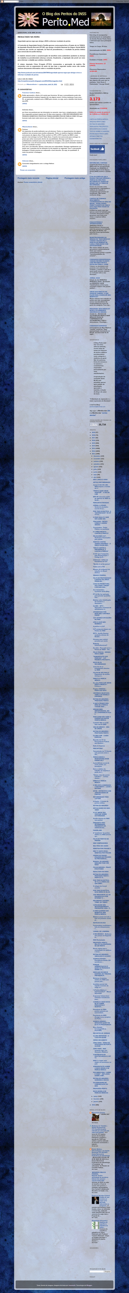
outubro (96, 461)
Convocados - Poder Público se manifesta (101, 528)
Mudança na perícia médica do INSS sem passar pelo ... (101, 979)
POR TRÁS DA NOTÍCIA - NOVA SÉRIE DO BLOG (101, 891)
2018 (94, 435)
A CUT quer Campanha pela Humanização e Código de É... (101, 555)
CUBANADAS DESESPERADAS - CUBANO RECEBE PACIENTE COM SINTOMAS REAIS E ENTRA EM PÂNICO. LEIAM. (100, 262)
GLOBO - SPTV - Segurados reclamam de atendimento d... (102, 607)
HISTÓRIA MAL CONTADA (98, 163)
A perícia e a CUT (99, 626)
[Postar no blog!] (67, 84)
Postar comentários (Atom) (33, 182)
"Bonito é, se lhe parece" (101, 564)
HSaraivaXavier (27, 127)
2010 (94, 1105)
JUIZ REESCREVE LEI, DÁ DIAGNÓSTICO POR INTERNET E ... (102, 896)
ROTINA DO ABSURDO (97, 124)
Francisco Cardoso (28, 92)
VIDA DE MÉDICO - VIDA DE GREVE (101, 727)
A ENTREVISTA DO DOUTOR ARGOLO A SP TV (102, 1056)
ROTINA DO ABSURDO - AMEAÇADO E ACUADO (102, 955)
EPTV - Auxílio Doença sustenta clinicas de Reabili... (101, 635)
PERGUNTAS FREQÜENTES (99, 126)
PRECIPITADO (98, 748)
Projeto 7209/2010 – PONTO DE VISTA (100, 689)
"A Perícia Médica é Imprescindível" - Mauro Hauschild (102, 991)
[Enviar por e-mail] (65, 84)
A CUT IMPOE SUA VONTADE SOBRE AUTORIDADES (100, 814)
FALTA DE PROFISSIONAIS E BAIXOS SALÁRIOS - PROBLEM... (102, 579)
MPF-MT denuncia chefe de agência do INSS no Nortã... (101, 498)
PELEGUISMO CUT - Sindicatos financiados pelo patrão (102, 537)
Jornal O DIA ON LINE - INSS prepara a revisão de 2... (101, 486)
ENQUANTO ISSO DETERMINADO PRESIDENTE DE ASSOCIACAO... (99, 825)
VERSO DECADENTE (100, 1040)
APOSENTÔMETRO (96, 136)
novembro (97, 458)
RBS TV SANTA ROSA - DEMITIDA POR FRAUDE (102, 852)
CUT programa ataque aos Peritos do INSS (102, 630)
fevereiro (97, 1099)
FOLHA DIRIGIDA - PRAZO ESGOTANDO (102, 868)
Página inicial (52, 178)
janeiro (96, 1101)
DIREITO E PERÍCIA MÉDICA (99, 679)
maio (95, 474)
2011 (94, 454)
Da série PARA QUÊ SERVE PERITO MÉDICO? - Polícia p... (102, 684)
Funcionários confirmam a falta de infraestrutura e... (102, 927)
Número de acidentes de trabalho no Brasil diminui (101, 571)
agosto (96, 466)
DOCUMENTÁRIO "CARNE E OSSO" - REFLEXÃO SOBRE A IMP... (102, 1074)
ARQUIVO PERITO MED (97, 121)
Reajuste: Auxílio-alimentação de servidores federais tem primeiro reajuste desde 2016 (100, 1178)
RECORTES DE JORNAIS (101, 1033)
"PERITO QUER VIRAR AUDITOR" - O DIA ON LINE (101, 492)
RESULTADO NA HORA (101, 871)
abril (95, 477)
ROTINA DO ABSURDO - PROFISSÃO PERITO (101, 699)
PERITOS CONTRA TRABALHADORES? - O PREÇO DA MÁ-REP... (102, 543)
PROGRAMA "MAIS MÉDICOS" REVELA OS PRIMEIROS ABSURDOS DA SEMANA (100, 310)
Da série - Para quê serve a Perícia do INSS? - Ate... (102, 648)
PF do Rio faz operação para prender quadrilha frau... (101, 595)
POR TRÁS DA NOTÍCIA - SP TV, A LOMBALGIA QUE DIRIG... (101, 882)
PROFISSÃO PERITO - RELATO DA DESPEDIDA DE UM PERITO (102, 944)
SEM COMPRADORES (100, 843)
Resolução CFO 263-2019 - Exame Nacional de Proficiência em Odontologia (101, 1154)
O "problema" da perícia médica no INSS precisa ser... (102, 834)
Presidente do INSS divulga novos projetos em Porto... (102, 1017)
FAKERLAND (97, 830)
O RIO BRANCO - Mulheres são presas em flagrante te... (102, 935)
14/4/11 (24, 103)
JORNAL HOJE (95, 278)
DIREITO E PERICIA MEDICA (99, 781)
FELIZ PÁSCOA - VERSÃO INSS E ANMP (102, 653)
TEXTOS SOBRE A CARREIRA (99, 131)
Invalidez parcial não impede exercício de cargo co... (100, 985)
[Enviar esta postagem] (61, 84)
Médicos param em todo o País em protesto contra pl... (102, 918)
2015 (94, 443)
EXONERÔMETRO (96, 138)
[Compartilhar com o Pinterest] (73, 84)
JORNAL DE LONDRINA (101, 931)
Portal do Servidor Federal (101, 1195)
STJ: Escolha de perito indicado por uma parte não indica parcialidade (100, 1130)
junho (96, 472)
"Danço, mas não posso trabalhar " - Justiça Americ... (101, 776)
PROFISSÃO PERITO (100, 1088)
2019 (94, 432)
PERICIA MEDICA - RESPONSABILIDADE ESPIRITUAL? (101, 758)
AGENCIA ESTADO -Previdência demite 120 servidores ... (102, 960)
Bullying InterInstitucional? (100, 644)
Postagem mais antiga (75, 178)
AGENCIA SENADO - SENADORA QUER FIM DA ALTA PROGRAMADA (102, 1023)
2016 (94, 440)
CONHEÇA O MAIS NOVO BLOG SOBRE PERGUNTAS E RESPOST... (101, 1004)
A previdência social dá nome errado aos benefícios (101, 764)
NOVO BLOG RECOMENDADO (99, 663)
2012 (94, 451)
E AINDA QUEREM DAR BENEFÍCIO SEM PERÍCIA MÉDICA (101, 912)
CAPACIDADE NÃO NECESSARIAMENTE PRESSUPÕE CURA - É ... (102, 906)
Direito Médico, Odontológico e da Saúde (100, 1150)
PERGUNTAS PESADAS (101, 503)
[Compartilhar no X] (69, 84)
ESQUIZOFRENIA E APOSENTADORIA (96, 223)
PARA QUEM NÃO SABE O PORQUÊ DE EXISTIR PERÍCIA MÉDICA (102, 718)
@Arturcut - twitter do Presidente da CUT (100, 560)
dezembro (97, 456)
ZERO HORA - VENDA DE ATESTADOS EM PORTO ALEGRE (102, 1044)
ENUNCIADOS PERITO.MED (99, 134)
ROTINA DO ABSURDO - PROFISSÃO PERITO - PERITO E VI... (101, 876)
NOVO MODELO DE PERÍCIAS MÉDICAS (100, 1092)
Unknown (25, 161)
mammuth (72, 1285)
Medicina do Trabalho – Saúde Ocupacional (100, 1126)
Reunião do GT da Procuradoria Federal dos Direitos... (101, 741)
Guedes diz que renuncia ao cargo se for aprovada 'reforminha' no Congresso (104, 1201)
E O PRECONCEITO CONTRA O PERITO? (101, 532)
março (96, 1096)
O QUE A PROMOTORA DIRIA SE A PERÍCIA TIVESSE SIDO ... (101, 705)
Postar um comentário (27, 170)
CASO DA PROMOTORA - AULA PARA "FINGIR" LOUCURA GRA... (101, 585)
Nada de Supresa (99, 746)
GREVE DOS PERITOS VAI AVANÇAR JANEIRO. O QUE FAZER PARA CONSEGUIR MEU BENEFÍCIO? (100, 294)
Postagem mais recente (28, 178)
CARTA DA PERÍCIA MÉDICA (99, 119)
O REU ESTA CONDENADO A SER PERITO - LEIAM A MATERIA (102, 786)
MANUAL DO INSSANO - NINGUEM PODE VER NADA (101, 863)
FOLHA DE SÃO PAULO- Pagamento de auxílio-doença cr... (101, 674)
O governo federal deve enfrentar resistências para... (101, 997)
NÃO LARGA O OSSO (100, 479)
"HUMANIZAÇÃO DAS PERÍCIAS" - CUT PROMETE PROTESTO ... (102, 658)
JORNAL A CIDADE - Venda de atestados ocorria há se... (100, 507)
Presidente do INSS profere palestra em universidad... (100, 1011)
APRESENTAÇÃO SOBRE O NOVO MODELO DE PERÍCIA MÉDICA (101, 1068)
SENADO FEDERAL (99, 575)
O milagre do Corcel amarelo (100, 887)
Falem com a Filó (99, 566)
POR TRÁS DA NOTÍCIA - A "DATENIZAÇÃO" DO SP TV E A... (102, 513)
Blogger (89, 1285)
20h (108, 411)
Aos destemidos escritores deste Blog (101, 590)
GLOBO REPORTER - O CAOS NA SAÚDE (101, 1036)
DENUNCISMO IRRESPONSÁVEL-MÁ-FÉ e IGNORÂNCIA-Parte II (102, 712)
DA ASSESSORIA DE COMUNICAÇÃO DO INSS (100, 1084)
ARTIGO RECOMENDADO (101, 482)
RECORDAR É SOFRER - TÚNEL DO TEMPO (101, 901)
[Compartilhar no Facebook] (71, 84)
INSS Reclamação (99, 940)
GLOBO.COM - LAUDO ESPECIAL (100, 736)
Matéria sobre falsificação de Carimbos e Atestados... (102, 601)
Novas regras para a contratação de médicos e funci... (102, 950)
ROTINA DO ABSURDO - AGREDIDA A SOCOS (101, 1079)
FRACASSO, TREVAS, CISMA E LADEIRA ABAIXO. (100, 523)
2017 (94, 438)
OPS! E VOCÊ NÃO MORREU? (99, 623)
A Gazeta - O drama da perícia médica (100, 802)
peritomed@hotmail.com (97, 406)
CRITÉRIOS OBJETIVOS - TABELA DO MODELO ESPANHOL (101, 694)
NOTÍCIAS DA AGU (99, 923)
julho (95, 469)
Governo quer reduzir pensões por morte (100, 640)
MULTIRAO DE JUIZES (100, 846)
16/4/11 (24, 120)
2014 (94, 446)
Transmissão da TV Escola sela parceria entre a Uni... (102, 752)
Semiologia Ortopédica (100, 1220)
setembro (97, 464)
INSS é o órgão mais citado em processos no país (102, 1062)
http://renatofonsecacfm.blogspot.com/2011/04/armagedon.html (40, 81)
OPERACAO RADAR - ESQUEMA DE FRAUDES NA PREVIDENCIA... (102, 857)
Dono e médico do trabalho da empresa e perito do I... (101, 770)
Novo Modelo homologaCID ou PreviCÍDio (99, 1029)
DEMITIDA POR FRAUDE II (102, 848)
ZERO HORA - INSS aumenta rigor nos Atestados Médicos (100, 1050)
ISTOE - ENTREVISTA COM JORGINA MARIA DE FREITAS (102, 792)
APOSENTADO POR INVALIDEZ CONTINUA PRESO (101, 613)
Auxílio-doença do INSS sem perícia (101, 819)
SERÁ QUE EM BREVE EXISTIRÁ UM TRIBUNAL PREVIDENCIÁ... (102, 973)
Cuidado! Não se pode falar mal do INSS (101, 723)
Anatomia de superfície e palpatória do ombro (104, 1225)
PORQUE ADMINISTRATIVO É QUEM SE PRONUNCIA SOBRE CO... (101, 967)
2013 (94, 448)
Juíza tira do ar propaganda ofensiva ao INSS (101, 668)
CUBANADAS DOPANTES (98, 326)
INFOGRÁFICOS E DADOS (98, 129)
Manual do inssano (98, 1112)
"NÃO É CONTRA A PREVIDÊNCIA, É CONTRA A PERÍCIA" (101, 549)
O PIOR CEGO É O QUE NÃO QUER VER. (101, 518)
